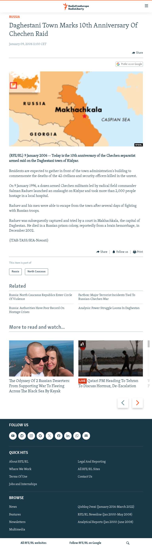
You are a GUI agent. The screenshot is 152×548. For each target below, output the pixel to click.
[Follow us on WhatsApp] (77, 435)
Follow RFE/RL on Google (85, 543)
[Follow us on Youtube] (13, 435)
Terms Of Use (18, 476)
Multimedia (17, 529)
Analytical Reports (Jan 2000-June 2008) (105, 522)
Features (15, 514)
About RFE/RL (18, 461)
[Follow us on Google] (40, 435)
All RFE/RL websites (34, 543)
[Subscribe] (86, 435)
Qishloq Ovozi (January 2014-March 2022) (106, 507)
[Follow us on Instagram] (31, 435)
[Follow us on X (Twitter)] (49, 435)
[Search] (128, 543)
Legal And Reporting (92, 461)
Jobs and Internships (23, 484)
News (13, 507)
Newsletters (17, 522)
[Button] (137, 52)
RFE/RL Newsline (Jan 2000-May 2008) (105, 514)
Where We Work (20, 469)
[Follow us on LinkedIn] (68, 435)
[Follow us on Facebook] (58, 435)
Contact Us (85, 476)
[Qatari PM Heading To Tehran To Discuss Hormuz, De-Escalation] (110, 358)
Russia (14, 17)
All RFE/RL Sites (89, 469)
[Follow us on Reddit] (22, 435)
